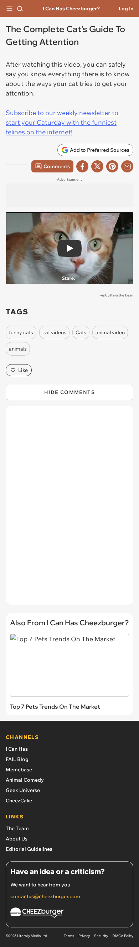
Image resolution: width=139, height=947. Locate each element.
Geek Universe (23, 790)
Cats (81, 332)
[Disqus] (69, 509)
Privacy (84, 935)
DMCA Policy (122, 935)
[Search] (20, 9)
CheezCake (19, 800)
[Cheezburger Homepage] (69, 914)
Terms (69, 935)
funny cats (21, 332)
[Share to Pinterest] (112, 166)
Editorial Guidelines (29, 849)
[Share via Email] (127, 166)
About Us (16, 838)
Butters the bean (119, 295)
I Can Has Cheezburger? (71, 8)
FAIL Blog (17, 759)
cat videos (54, 332)
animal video (110, 332)
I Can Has (17, 749)
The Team (17, 828)
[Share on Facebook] (82, 166)
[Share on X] (97, 166)
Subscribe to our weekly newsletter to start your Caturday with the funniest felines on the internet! (62, 122)
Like (23, 370)
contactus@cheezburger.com (45, 896)
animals (18, 349)
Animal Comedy (25, 780)
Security (101, 935)
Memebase (19, 769)
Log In (126, 8)
